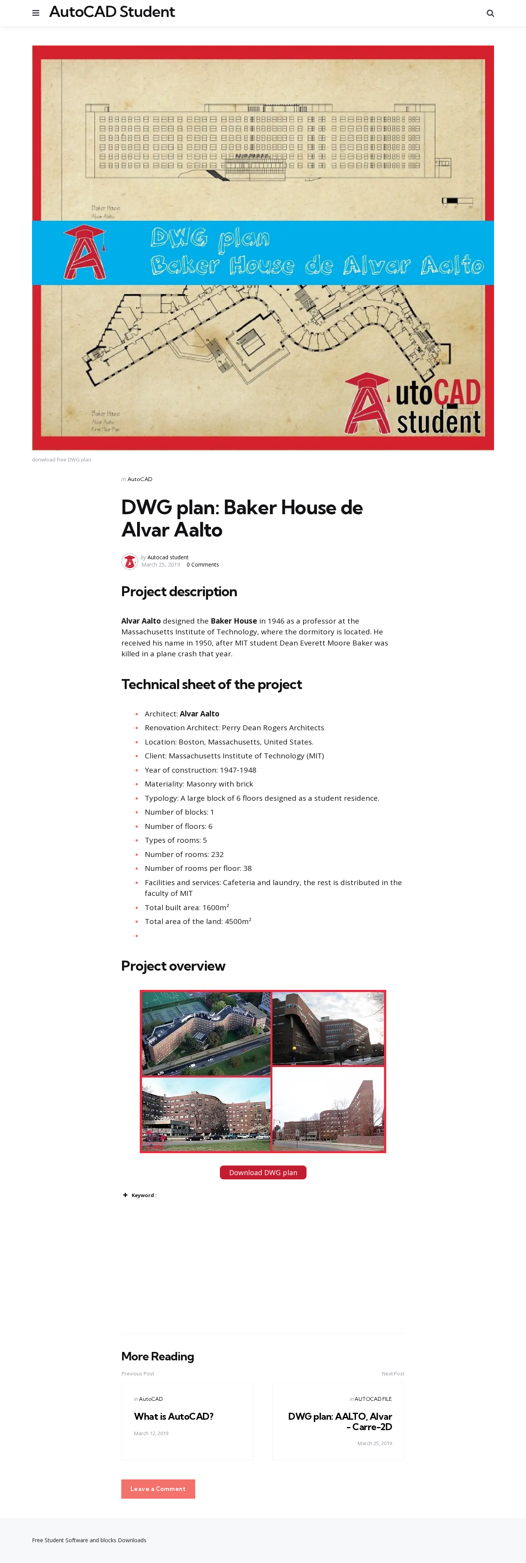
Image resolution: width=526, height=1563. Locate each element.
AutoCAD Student (112, 11)
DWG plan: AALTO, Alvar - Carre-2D (340, 1421)
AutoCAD (139, 479)
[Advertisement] (141, 1267)
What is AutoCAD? (173, 1416)
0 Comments (203, 564)
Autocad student (168, 557)
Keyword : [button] (144, 1195)
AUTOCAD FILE (373, 1399)
